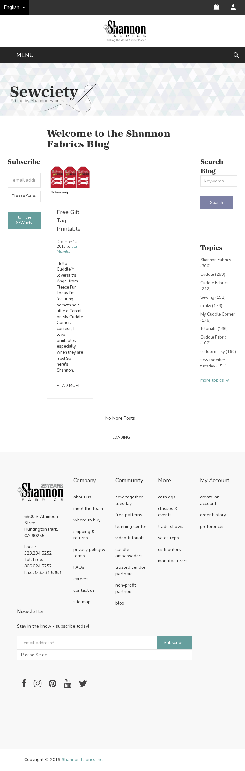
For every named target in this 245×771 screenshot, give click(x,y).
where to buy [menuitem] (86, 520)
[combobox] (218, 181)
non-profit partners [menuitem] (125, 588)
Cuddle (212, 274)
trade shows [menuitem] (170, 526)
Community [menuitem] (129, 481)
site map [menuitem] (82, 602)
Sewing (213, 297)
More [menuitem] (164, 481)
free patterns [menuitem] (128, 515)
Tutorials (214, 329)
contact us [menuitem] (84, 590)
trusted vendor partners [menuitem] (130, 570)
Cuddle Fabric (213, 340)
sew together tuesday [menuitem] (129, 500)
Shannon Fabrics (215, 263)
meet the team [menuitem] (88, 508)
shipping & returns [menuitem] (84, 534)
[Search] (216, 202)
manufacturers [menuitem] (173, 561)
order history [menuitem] (213, 515)
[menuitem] (233, 7)
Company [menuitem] (84, 481)
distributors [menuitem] (169, 549)
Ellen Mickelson (68, 249)
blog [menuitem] (119, 603)
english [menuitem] (11, 7)
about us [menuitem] (82, 497)
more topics (212, 380)
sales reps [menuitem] (168, 538)
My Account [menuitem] (214, 481)
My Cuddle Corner (217, 317)
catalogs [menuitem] (166, 497)
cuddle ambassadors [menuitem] (129, 552)
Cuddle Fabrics (214, 286)
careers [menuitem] (81, 579)
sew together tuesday (213, 363)
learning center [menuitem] (130, 526)
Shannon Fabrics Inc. (82, 760)
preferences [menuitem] (212, 526)
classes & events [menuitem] (168, 511)
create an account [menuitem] (209, 500)
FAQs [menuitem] (78, 567)
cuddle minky (218, 352)
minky (211, 306)
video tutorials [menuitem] (130, 538)
